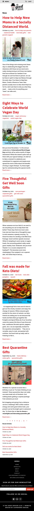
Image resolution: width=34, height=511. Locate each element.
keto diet (26, 275)
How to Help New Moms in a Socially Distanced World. (16, 22)
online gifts (6, 358)
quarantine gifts (7, 196)
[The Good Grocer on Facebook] (13, 499)
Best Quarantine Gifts (9, 452)
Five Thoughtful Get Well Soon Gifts (14, 183)
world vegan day (16, 118)
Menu (7, 1)
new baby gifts (21, 32)
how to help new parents (23, 30)
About (17, 469)
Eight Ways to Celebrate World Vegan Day (15, 107)
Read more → (6, 95)
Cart (30, 1)
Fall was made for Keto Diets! (11, 446)
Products (17, 466)
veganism (5, 118)
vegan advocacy (20, 116)
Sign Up (30, 489)
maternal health (9, 32)
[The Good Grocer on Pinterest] (17, 499)
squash (12, 277)
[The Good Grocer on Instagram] (20, 499)
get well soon (18, 193)
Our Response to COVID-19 (17, 475)
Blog (17, 471)
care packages (20, 191)
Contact (17, 473)
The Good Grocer (11, 505)
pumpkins (5, 277)
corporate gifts (7, 193)
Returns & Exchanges (17, 477)
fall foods (18, 275)
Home (17, 464)
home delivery (21, 356)
